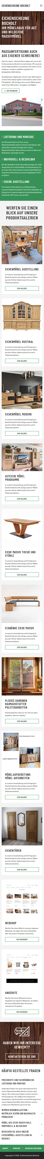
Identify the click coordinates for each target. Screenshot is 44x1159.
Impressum (16, 1148)
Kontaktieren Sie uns (22, 1056)
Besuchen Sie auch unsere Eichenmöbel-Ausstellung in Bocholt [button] (17, 1135)
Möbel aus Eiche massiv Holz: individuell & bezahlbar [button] (17, 1124)
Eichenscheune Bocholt (16, 5)
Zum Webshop (12, 90)
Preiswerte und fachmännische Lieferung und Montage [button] (18, 1081)
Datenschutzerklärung (33, 1148)
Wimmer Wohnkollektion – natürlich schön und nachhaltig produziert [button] (19, 1113)
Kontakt (5, 1148)
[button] (41, 5)
